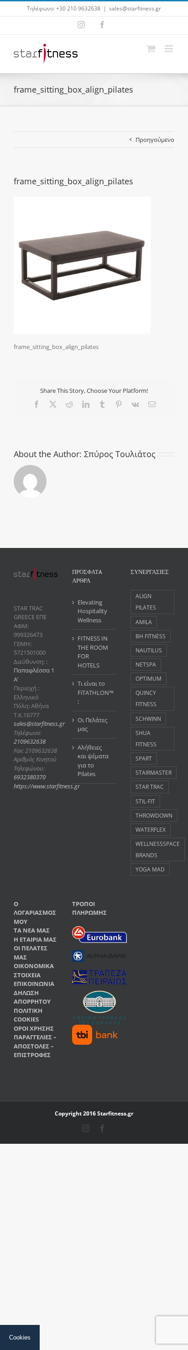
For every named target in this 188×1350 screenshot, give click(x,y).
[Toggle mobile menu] (169, 48)
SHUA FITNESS (146, 738)
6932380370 (30, 777)
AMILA (144, 621)
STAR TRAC (150, 786)
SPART (144, 758)
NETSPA (146, 664)
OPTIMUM (149, 678)
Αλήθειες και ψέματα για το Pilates (93, 760)
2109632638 (30, 741)
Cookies (20, 1337)
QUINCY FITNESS (146, 698)
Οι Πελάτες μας (92, 724)
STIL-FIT (145, 801)
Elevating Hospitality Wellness (92, 611)
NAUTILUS (149, 650)
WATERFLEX (151, 829)
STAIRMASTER (154, 772)
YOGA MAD (150, 869)
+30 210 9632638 (78, 8)
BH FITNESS (151, 636)
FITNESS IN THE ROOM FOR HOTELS (93, 651)
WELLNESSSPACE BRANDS (158, 849)
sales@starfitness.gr (135, 8)
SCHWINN (148, 718)
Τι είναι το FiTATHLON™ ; (94, 692)
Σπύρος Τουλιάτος (120, 453)
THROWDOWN (154, 815)
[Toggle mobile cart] (151, 48)
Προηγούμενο (155, 140)
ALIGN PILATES (146, 601)
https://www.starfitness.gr (47, 786)
